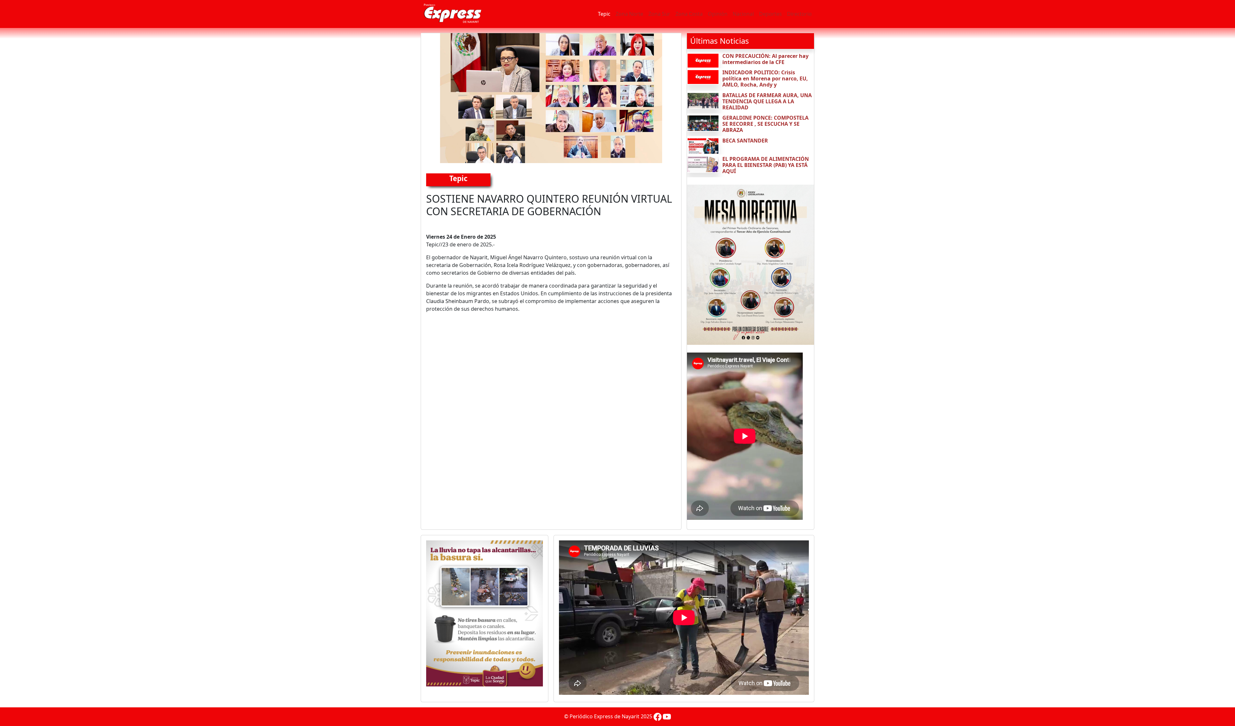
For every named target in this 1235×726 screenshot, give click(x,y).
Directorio (799, 13)
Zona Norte (629, 13)
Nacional (743, 13)
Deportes (770, 13)
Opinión (717, 13)
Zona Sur (659, 13)
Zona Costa (689, 13)
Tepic (604, 13)
